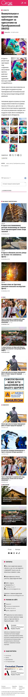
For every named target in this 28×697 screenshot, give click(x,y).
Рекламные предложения (13, 606)
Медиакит (8, 604)
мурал (7, 163)
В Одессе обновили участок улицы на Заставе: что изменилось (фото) (13, 255)
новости (11, 163)
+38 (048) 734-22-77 (10, 587)
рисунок (23, 163)
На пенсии (8, 655)
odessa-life (7, 32)
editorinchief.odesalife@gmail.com (15, 595)
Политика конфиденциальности (6, 687)
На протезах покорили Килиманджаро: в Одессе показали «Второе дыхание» (13, 451)
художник (6, 165)
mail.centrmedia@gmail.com (13, 589)
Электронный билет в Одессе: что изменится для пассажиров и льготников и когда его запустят (12, 540)
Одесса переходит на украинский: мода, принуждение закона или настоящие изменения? (13, 320)
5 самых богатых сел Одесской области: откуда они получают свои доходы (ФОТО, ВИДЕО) (13, 348)
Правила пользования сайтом (21, 688)
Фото (2, 165)
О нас (10, 549)
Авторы (17, 549)
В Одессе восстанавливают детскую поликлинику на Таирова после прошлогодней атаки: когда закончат (13, 228)
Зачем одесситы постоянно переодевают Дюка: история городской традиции (13, 373)
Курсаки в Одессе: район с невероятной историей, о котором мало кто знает (13, 499)
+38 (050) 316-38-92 (11, 608)
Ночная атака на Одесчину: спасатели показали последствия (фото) (13, 286)
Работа (7, 657)
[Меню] (25, 3)
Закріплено (22, 3)
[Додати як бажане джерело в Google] (4, 158)
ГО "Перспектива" (10, 661)
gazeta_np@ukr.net (11, 610)
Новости (6, 10)
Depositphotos (9, 659)
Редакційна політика (14, 687)
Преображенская (17, 163)
